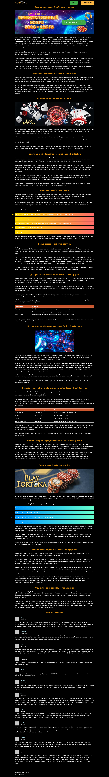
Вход (73, 2)
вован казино (28, 286)
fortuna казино (44, 43)
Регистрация (87, 2)
